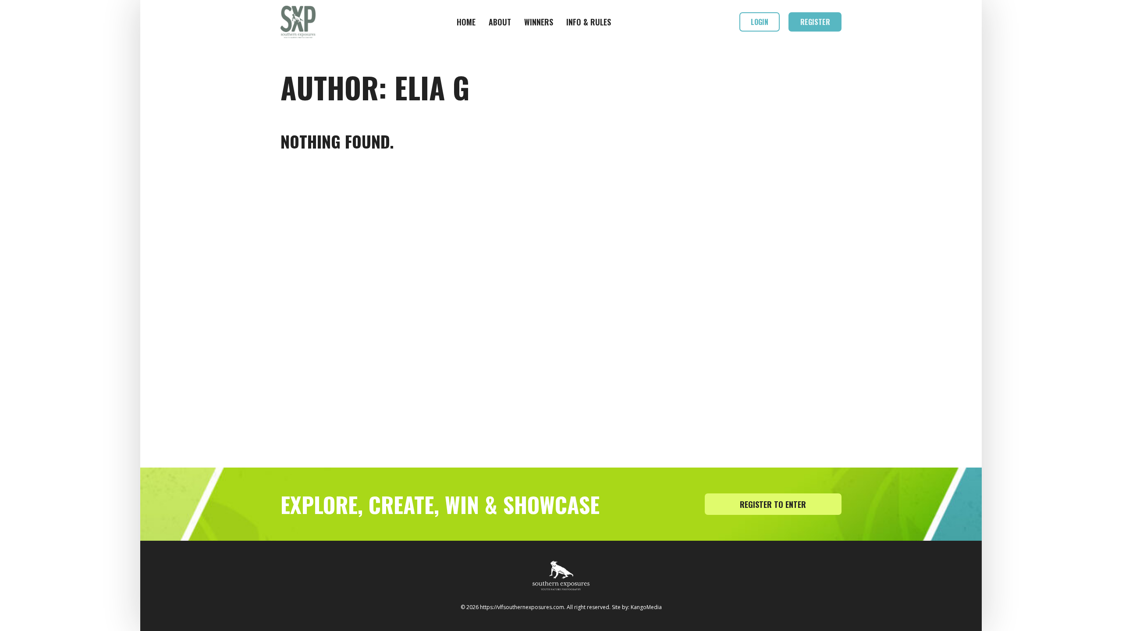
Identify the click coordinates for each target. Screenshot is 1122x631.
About (500, 22)
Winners (538, 22)
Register (815, 22)
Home (466, 22)
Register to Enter (773, 504)
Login (759, 22)
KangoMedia (646, 607)
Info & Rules (588, 22)
